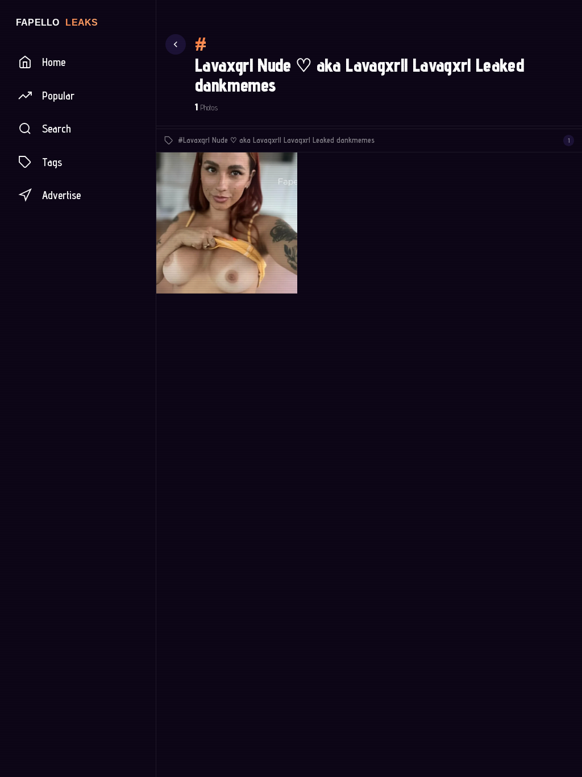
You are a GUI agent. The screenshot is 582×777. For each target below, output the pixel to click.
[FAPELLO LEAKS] (78, 22)
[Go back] (175, 44)
